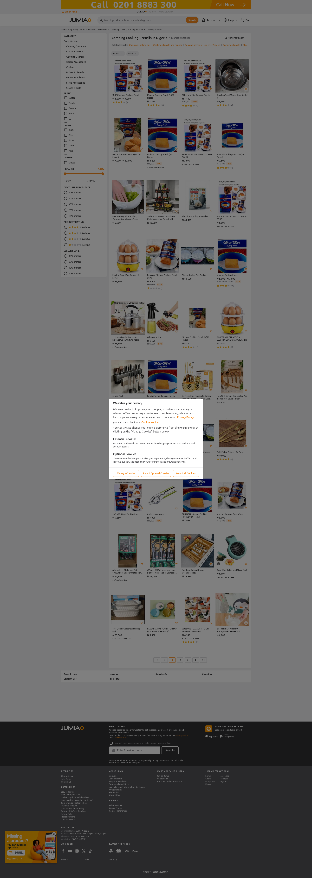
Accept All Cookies (185, 473)
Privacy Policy (185, 417)
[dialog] (156, 439)
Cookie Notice (149, 422)
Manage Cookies (126, 473)
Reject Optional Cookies (156, 473)
